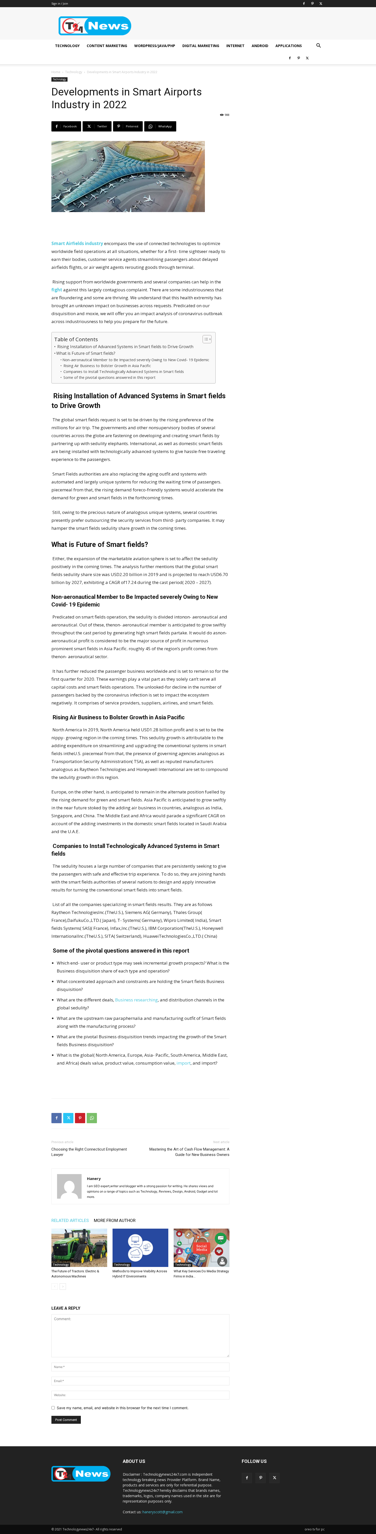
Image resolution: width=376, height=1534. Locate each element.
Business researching (136, 1000)
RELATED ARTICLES (70, 1220)
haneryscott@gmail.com (162, 1511)
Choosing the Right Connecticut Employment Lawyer (89, 1152)
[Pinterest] (312, 3)
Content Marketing (107, 45)
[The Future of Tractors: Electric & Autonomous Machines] (79, 1248)
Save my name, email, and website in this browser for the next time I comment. (123, 1408)
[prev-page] (54, 1286)
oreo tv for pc (315, 1529)
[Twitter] (321, 3)
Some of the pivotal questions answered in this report (109, 377)
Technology (67, 45)
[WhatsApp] (92, 1118)
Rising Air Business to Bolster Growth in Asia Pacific (107, 365)
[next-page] (63, 1286)
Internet (235, 45)
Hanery (94, 1178)
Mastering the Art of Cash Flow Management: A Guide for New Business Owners (189, 1152)
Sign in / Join (59, 3)
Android (260, 45)
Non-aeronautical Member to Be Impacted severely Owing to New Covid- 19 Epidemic (136, 359)
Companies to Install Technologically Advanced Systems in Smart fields (123, 371)
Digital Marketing (200, 45)
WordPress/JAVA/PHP (154, 45)
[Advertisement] (140, 226)
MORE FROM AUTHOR (115, 1220)
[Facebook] (304, 3)
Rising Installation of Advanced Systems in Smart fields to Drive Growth (125, 346)
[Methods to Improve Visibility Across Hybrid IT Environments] (140, 1248)
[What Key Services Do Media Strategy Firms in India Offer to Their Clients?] (201, 1248)
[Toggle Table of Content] (204, 339)
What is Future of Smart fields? (86, 353)
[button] (318, 46)
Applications (288, 45)
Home (55, 72)
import (183, 1063)
